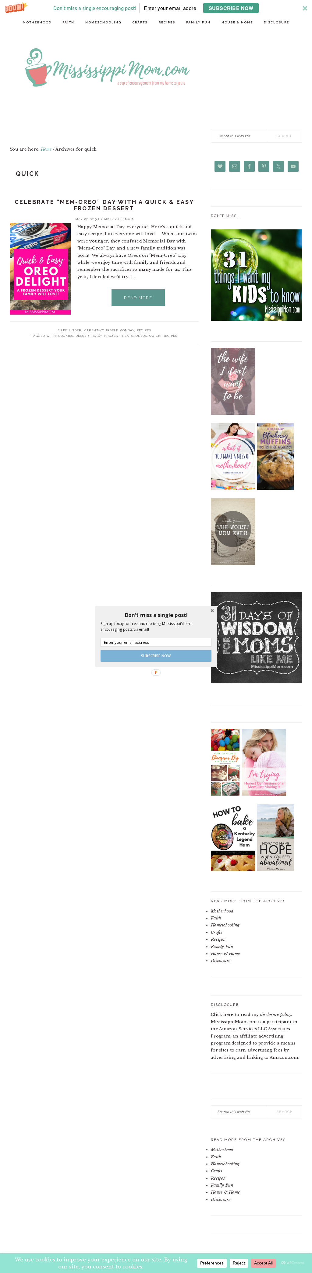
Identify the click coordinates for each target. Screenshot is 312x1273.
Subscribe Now (156, 656)
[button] (156, 615)
